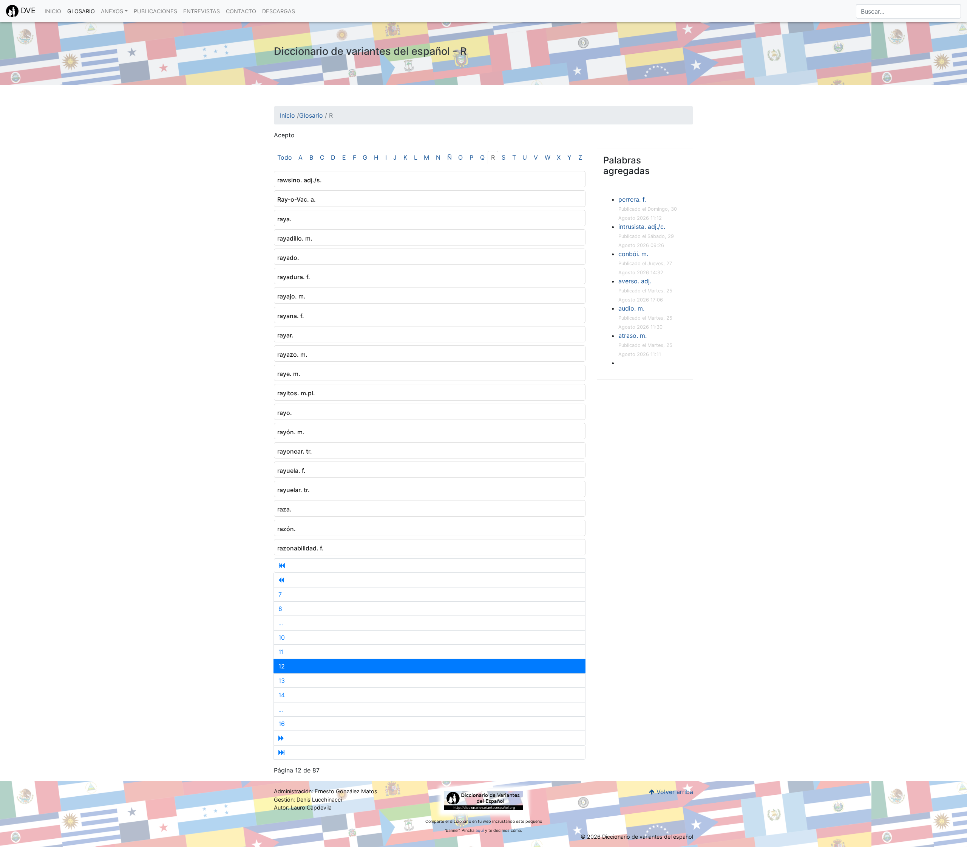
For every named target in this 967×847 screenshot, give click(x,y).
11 (281, 652)
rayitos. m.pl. (296, 393)
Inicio (53, 11)
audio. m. (631, 308)
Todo (284, 157)
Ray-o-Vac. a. (296, 199)
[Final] (429, 752)
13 (281, 680)
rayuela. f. (291, 470)
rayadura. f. (293, 277)
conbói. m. (633, 254)
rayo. (284, 413)
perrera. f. (632, 199)
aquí (480, 830)
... (280, 623)
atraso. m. (632, 335)
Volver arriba (674, 792)
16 (281, 723)
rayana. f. (290, 316)
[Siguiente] (429, 738)
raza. (284, 509)
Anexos (112, 11)
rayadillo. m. (294, 238)
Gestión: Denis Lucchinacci (308, 799)
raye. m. (288, 374)
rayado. (288, 257)
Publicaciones (155, 11)
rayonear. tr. (294, 451)
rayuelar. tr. (293, 490)
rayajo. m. (291, 296)
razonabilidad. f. (300, 548)
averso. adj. (634, 281)
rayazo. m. (292, 354)
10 (281, 637)
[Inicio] (429, 565)
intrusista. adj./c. (641, 226)
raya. (284, 219)
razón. (286, 529)
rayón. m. (290, 432)
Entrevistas (201, 11)
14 (281, 695)
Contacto (241, 11)
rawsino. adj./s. (299, 180)
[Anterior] (429, 580)
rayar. (285, 335)
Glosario (81, 11)
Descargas (278, 11)
